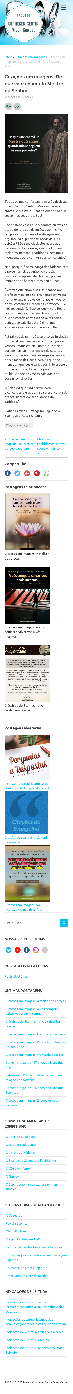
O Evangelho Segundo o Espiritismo (31, 1160)
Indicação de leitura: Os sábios (27, 1340)
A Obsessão (14, 1215)
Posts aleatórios (16, 976)
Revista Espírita (16, 1223)
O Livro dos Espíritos (20, 1136)
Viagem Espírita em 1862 (23, 1239)
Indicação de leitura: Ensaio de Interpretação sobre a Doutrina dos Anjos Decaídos (35, 1306)
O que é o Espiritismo (21, 1144)
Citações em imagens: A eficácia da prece (35, 1054)
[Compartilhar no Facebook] (8, 475)
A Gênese (12, 1176)
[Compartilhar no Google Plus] (27, 475)
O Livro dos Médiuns (20, 1152)
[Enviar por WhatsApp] (46, 475)
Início (8, 57)
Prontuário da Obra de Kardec (27, 1275)
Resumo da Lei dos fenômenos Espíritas (34, 1247)
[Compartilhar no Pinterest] (37, 475)
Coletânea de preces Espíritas (26, 1268)
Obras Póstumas (17, 1231)
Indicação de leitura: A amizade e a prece (34, 1332)
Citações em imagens (30, 57)
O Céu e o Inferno (18, 1168)
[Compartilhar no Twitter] (17, 475)
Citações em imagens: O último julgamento (36, 1034)
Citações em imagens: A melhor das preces (36, 1001)
